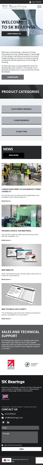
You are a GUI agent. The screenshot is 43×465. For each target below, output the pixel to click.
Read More (13, 155)
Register (38, 2)
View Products (14, 34)
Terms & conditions (16, 407)
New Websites (7, 270)
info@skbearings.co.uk (14, 417)
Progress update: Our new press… (17, 231)
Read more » (6, 201)
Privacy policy (5, 407)
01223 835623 (10, 414)
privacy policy (18, 445)
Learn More (12, 77)
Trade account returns (30, 407)
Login (33, 2)
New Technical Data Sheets (14, 309)
